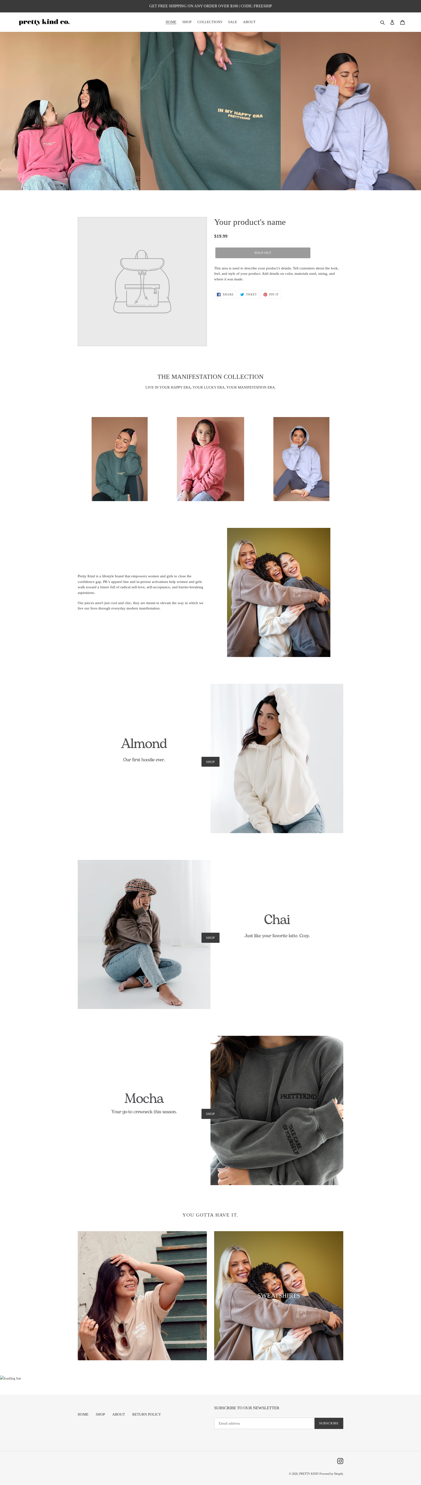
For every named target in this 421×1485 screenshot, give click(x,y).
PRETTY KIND (308, 1473)
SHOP (210, 761)
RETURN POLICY (146, 1414)
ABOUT (118, 1414)
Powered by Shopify (331, 1473)
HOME (83, 1414)
